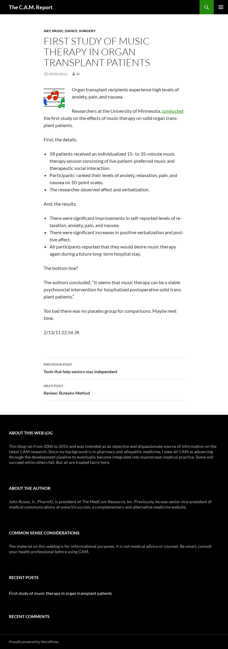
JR (78, 74)
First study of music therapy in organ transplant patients (60, 593)
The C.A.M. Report (31, 7)
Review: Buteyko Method (67, 389)
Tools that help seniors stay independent (80, 368)
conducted (172, 111)
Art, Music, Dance (60, 31)
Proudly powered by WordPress (33, 641)
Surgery (87, 31)
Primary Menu (221, 7)
